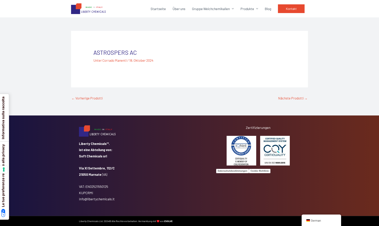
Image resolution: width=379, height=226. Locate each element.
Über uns (179, 9)
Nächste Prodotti (293, 98)
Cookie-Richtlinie (259, 170)
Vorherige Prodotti (87, 98)
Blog (268, 9)
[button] (291, 8)
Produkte (247, 9)
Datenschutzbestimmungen (232, 170)
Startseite (158, 9)
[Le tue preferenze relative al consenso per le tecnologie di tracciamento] (4, 169)
